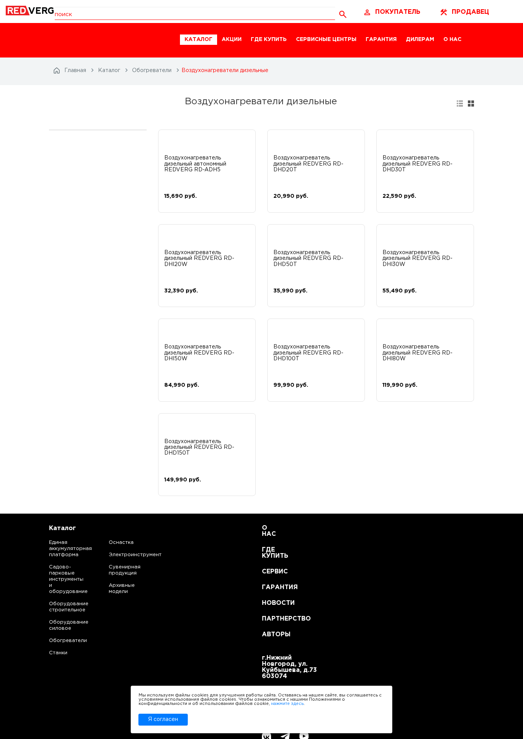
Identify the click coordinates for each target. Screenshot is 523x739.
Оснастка (121, 542)
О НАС (452, 39)
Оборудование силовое (61, 625)
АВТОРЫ (271, 634)
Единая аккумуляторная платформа (61, 548)
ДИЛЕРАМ (420, 39)
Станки (58, 653)
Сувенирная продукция (125, 570)
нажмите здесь (287, 704)
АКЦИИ (232, 39)
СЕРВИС (271, 572)
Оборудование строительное (61, 607)
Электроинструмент (129, 555)
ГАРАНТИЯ (381, 39)
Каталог (62, 528)
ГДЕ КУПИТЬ (269, 39)
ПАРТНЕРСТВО (271, 619)
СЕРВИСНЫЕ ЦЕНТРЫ (326, 39)
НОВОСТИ (271, 603)
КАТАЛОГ (198, 39)
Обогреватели (61, 641)
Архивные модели (122, 588)
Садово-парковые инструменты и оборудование (61, 579)
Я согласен (163, 719)
